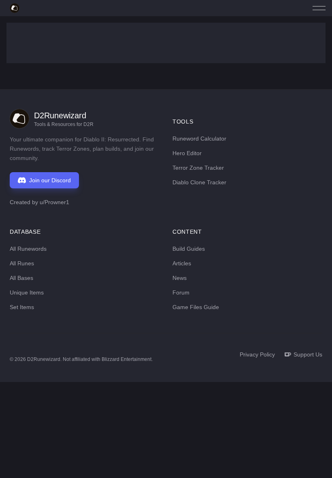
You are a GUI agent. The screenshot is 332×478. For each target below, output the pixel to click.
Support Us (308, 354)
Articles (181, 263)
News (179, 278)
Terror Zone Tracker (198, 167)
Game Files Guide (195, 307)
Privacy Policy (257, 354)
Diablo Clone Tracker (199, 182)
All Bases (21, 278)
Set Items (22, 307)
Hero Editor (187, 153)
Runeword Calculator (199, 138)
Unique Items (27, 292)
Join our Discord (50, 180)
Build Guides (188, 248)
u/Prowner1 (54, 202)
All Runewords (28, 248)
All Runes (22, 263)
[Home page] (14, 8)
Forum (180, 292)
